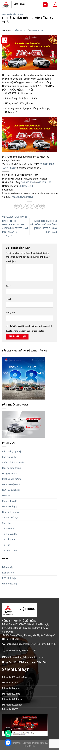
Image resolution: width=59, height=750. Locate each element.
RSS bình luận (9, 578)
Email (9, 299)
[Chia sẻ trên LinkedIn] (42, 206)
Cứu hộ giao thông (11, 468)
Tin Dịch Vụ (8, 528)
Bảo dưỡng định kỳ (11, 451)
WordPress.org (9, 583)
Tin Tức (20, 14)
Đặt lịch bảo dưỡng (11, 479)
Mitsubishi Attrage (11, 688)
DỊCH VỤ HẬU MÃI (11, 484)
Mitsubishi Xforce (11, 693)
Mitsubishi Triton (10, 682)
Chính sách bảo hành (13, 462)
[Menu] (45, 4)
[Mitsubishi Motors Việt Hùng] (21, 4)
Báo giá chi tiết (9, 457)
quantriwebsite (37, 30)
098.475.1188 (10, 168)
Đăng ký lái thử (9, 473)
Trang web (10, 312)
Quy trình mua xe (10, 512)
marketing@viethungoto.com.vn (28, 657)
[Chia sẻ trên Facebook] (21, 206)
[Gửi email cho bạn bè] (32, 206)
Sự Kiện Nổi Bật (10, 517)
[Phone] (8, 734)
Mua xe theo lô (9, 501)
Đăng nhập (7, 567)
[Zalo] (8, 742)
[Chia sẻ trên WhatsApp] (16, 206)
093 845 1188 (47, 164)
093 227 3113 (26, 186)
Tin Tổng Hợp (9, 539)
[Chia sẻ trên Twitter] (26, 206)
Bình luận (11, 261)
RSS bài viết (8, 572)
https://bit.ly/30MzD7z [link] (22, 197)
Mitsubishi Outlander (12, 699)
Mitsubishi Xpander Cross (15, 677)
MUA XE (6, 495)
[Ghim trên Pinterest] (37, 206)
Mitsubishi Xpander (12, 704)
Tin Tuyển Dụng (10, 550)
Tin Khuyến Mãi (9, 14)
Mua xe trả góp (9, 506)
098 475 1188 (49, 644)
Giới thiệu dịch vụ (11, 490)
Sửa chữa (7, 523)
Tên (8, 286)
